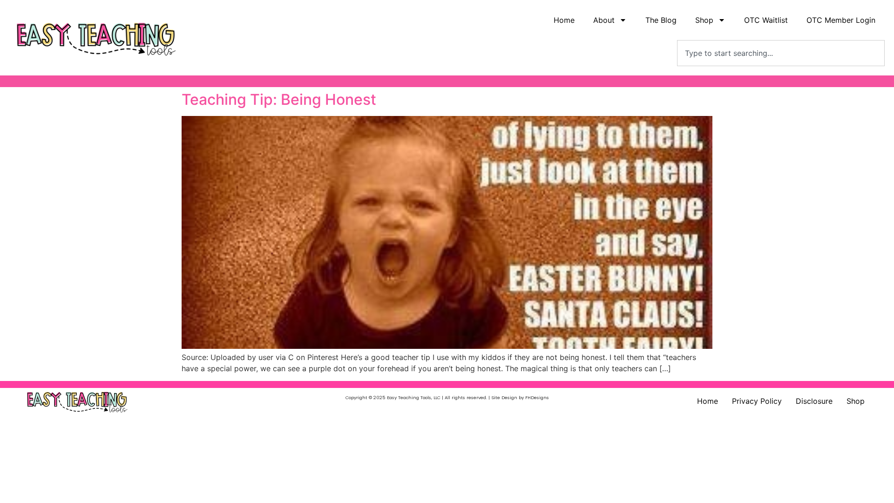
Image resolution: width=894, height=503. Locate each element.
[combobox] (781, 53)
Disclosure (814, 401)
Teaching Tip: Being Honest (279, 99)
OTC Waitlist (766, 20)
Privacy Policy (757, 401)
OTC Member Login (840, 20)
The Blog (661, 20)
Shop (856, 401)
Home (564, 20)
